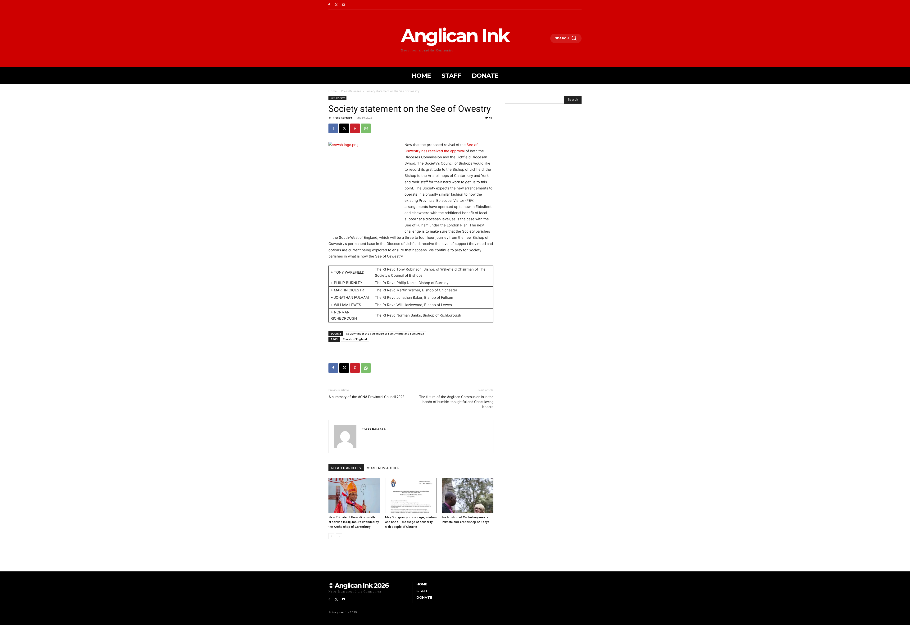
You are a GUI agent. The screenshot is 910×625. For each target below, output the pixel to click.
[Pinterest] (355, 128)
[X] (336, 4)
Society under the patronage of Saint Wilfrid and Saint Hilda (385, 333)
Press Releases (351, 91)
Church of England (355, 339)
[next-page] (339, 536)
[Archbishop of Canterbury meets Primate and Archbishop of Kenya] (467, 495)
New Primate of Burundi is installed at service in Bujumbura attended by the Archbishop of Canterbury (353, 521)
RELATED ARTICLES (346, 468)
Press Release (342, 117)
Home (332, 91)
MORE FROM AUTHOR (383, 468)
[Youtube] (343, 4)
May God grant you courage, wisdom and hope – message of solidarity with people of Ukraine (411, 521)
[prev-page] (331, 536)
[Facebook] (329, 4)
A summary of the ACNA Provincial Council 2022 (366, 397)
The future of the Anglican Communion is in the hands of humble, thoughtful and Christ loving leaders (456, 402)
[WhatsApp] (366, 128)
